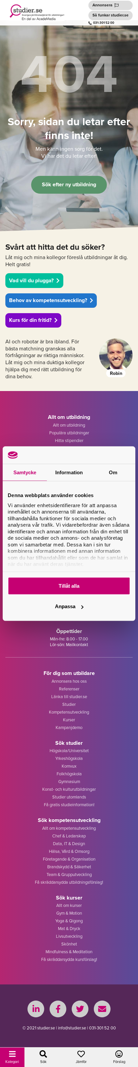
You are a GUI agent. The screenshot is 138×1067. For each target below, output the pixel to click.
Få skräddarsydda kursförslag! (69, 959)
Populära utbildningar (69, 433)
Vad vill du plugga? (31, 280)
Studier (69, 704)
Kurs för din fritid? (30, 320)
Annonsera (102, 5)
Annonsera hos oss (69, 681)
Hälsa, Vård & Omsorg (69, 851)
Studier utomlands (69, 797)
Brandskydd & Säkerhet (69, 867)
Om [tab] (113, 472)
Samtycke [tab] (25, 472)
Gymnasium (69, 781)
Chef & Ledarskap (69, 836)
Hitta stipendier (69, 440)
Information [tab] (69, 472)
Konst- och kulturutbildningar (69, 789)
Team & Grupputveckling (69, 874)
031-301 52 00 (103, 23)
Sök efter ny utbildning (69, 184)
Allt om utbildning (69, 425)
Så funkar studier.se (110, 15)
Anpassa (65, 606)
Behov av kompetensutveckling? (48, 300)
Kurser (69, 720)
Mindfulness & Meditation (69, 952)
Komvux (69, 766)
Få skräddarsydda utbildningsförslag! (69, 882)
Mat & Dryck (69, 928)
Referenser (69, 689)
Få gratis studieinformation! (69, 805)
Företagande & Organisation (69, 859)
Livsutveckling (69, 936)
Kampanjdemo (69, 727)
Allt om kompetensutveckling (69, 828)
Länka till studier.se (69, 696)
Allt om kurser (69, 905)
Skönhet (69, 944)
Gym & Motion (69, 913)
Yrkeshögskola (69, 758)
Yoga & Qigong (69, 921)
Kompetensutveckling (69, 712)
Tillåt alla (69, 586)
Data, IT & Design (69, 843)
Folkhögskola (69, 774)
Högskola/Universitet (69, 750)
